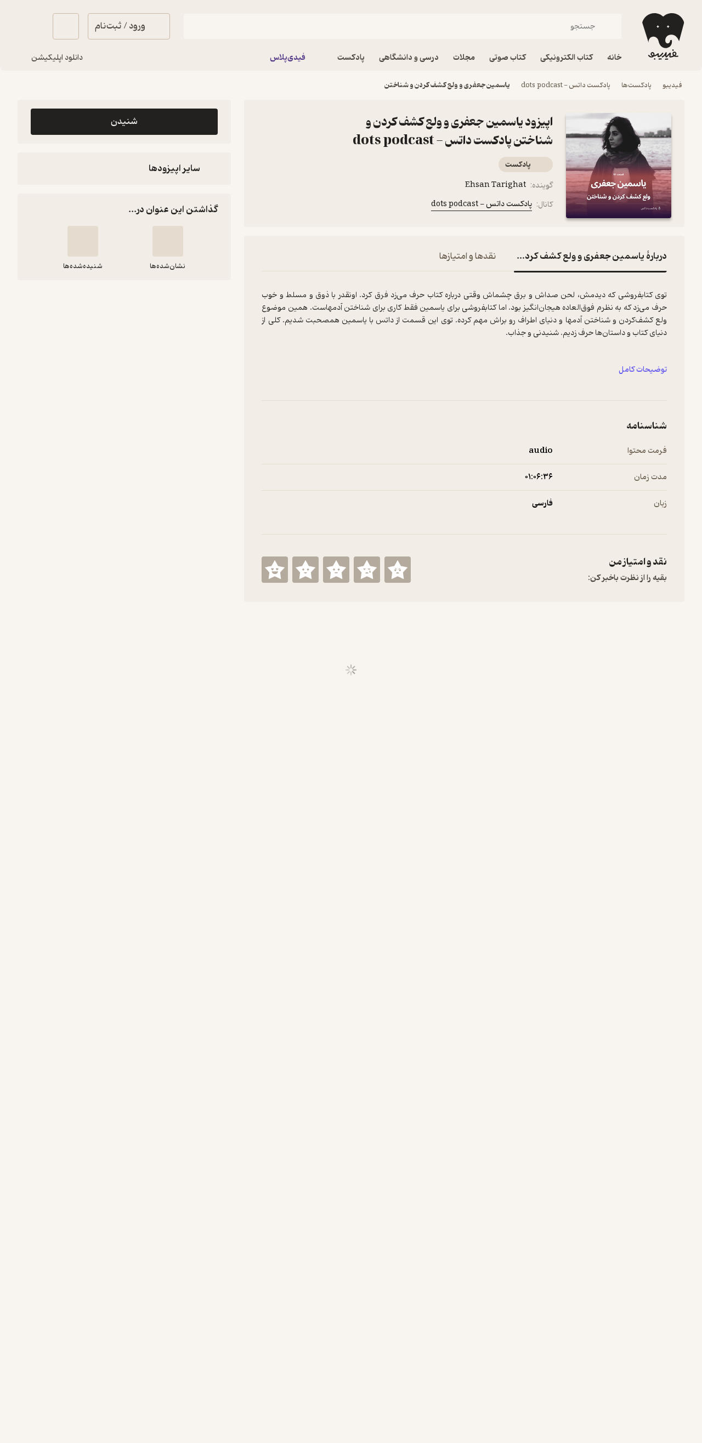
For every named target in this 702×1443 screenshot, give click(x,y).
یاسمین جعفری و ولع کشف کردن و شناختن (447, 85)
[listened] (82, 241)
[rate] (397, 569)
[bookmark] (294, 207)
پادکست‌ (518, 165)
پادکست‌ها (636, 85)
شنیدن (124, 122)
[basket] (66, 26)
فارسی (542, 503)
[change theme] (31, 26)
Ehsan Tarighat (495, 185)
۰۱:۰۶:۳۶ (539, 477)
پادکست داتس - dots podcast (565, 85)
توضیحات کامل (643, 369)
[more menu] (268, 207)
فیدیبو (672, 85)
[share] (321, 207)
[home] (661, 36)
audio (541, 451)
